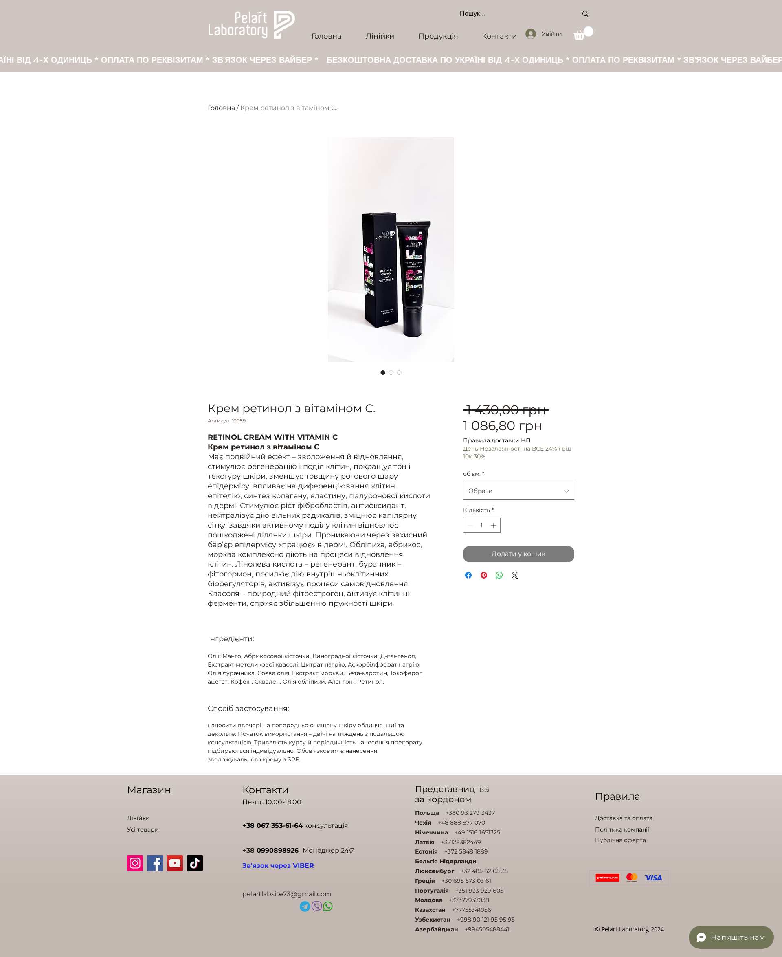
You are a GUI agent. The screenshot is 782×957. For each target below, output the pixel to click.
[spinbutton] (481, 525)
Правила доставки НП (497, 440)
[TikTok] (195, 863)
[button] (583, 33)
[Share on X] (515, 575)
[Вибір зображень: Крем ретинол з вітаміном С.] (383, 372)
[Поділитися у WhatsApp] (499, 575)
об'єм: (473, 473)
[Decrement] (469, 525)
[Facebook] (155, 863)
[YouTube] (175, 863)
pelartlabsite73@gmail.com (287, 894)
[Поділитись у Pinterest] (484, 575)
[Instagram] (135, 863)
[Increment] (494, 525)
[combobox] (518, 491)
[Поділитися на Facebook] (468, 575)
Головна (221, 108)
